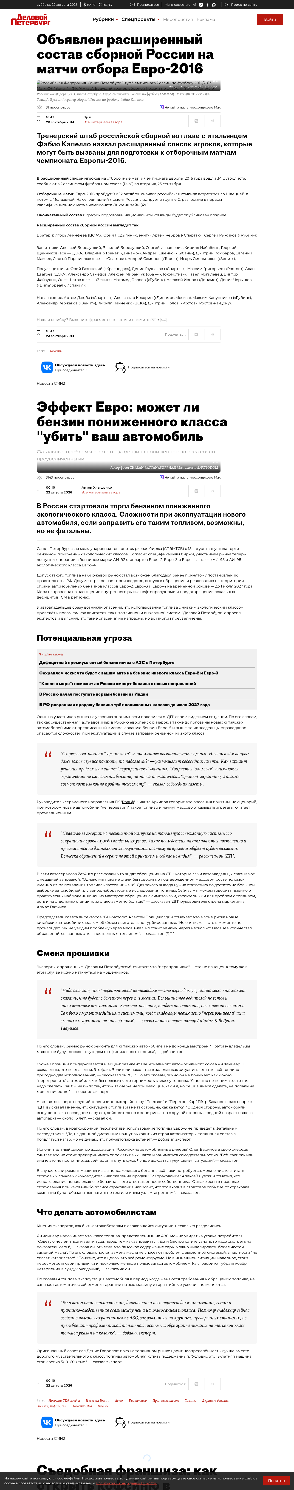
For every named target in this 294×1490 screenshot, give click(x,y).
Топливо (190, 1400)
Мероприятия (178, 19)
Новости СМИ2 (51, 383)
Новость (55, 351)
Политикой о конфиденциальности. (126, 1483)
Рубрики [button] (104, 19)
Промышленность (166, 1400)
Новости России (97, 1400)
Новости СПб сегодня (64, 1400)
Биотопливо (138, 1400)
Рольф (128, 802)
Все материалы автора (103, 122)
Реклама (206, 19)
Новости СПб (81, 1406)
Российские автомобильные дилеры (151, 1149)
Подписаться (148, 5)
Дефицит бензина (215, 1400)
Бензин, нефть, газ (52, 1406)
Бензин (103, 1406)
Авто (119, 1400)
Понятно (276, 1481)
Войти (270, 19)
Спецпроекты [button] (139, 19)
